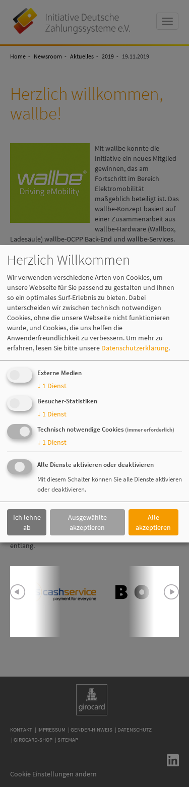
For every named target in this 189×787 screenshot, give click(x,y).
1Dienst (52, 385)
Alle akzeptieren (153, 522)
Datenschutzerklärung (134, 347)
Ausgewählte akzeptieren (87, 522)
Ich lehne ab (27, 522)
